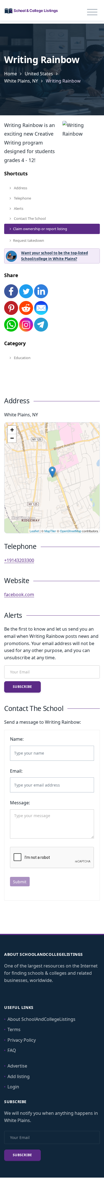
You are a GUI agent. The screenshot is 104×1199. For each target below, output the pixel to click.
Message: (20, 803)
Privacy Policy (21, 1040)
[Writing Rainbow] (52, 472)
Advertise (17, 1066)
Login (13, 1087)
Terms (14, 1029)
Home (10, 74)
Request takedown (28, 240)
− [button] (12, 438)
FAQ (11, 1050)
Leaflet (34, 531)
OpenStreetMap (70, 531)
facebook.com (19, 594)
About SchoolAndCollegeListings (41, 1019)
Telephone (22, 198)
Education (22, 357)
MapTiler (50, 531)
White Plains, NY (21, 81)
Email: (16, 771)
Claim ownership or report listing (40, 228)
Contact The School (29, 218)
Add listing (18, 1076)
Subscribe (22, 686)
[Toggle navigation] (92, 12)
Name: (17, 739)
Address (20, 187)
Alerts (18, 208)
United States (39, 74)
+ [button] (12, 429)
